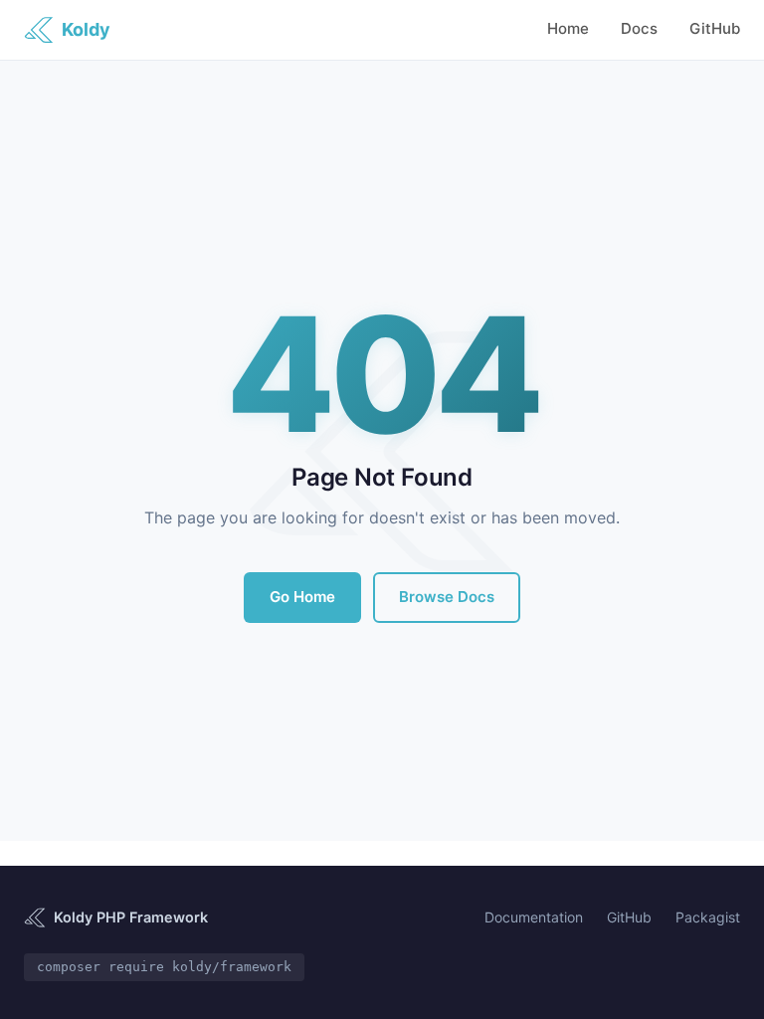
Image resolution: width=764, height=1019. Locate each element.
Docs (639, 28)
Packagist (707, 917)
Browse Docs (446, 596)
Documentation (533, 917)
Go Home (302, 596)
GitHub (714, 28)
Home (568, 28)
